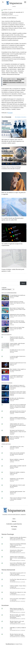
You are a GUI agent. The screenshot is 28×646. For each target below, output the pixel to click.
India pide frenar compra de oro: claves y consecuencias (18, 593)
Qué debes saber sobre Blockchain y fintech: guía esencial (17, 399)
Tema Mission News (10, 644)
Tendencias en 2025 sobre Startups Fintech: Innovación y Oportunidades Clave (17, 322)
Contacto (14, 529)
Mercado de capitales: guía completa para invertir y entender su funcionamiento (17, 616)
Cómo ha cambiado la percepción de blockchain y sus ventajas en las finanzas (18, 418)
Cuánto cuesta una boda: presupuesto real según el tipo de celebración (17, 453)
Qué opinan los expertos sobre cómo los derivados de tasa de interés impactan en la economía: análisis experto (13, 141)
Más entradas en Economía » (20, 117)
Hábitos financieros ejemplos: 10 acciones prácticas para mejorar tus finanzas (17, 610)
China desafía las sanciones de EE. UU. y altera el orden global (18, 573)
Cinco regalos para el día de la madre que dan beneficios (17, 486)
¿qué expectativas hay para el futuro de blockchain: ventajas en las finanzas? (18, 412)
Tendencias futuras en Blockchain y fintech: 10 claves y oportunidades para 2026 (18, 558)
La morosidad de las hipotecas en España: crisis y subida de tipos (16, 376)
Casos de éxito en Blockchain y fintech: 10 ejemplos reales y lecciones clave (18, 564)
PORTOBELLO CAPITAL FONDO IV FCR (18, 628)
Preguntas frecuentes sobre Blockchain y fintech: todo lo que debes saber (18, 538)
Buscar (23, 283)
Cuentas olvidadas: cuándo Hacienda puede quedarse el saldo (13, 270)
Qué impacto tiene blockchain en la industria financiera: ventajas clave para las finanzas (18, 431)
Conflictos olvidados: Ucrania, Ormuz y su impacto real (18, 586)
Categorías (4, 287)
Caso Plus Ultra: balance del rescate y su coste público (18, 580)
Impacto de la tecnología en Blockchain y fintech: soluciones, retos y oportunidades (18, 545)
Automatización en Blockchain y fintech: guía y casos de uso (16, 551)
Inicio (14, 518)
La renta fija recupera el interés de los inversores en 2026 (17, 357)
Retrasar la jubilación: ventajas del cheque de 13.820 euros (17, 460)
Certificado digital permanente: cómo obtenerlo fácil (17, 492)
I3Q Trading (14, 526)
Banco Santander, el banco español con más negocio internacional (18, 370)
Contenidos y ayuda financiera (14, 524)
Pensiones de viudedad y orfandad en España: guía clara (17, 473)
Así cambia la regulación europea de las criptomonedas (12, 244)
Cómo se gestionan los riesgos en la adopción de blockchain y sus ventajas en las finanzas (17, 386)
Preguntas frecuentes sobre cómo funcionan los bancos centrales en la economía (17, 338)
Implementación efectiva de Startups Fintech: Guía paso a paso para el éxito (18, 315)
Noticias (14, 521)
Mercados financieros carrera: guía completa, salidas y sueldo (17, 622)
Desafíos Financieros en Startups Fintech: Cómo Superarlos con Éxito (17, 302)
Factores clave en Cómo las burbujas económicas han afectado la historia (11, 167)
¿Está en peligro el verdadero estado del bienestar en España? (18, 466)
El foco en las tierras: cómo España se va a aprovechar (17, 599)
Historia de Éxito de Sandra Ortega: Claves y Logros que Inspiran (17, 328)
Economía (10, 112)
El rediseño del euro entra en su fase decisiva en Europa (17, 350)
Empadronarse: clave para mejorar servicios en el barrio (17, 479)
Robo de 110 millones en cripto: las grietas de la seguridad (13, 193)
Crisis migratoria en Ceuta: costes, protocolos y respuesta (17, 447)
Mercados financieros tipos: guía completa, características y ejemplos (17, 635)
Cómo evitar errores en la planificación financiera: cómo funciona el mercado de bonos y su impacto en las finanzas (18, 406)
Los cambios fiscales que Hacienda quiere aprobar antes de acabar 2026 (12, 219)
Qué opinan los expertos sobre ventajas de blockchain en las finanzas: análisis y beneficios (18, 393)
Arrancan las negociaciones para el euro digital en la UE (18, 363)
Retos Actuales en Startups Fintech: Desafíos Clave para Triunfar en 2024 (17, 309)
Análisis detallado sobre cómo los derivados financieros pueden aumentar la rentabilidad (18, 425)
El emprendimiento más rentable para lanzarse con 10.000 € (17, 296)
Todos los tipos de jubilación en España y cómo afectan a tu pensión (18, 498)
